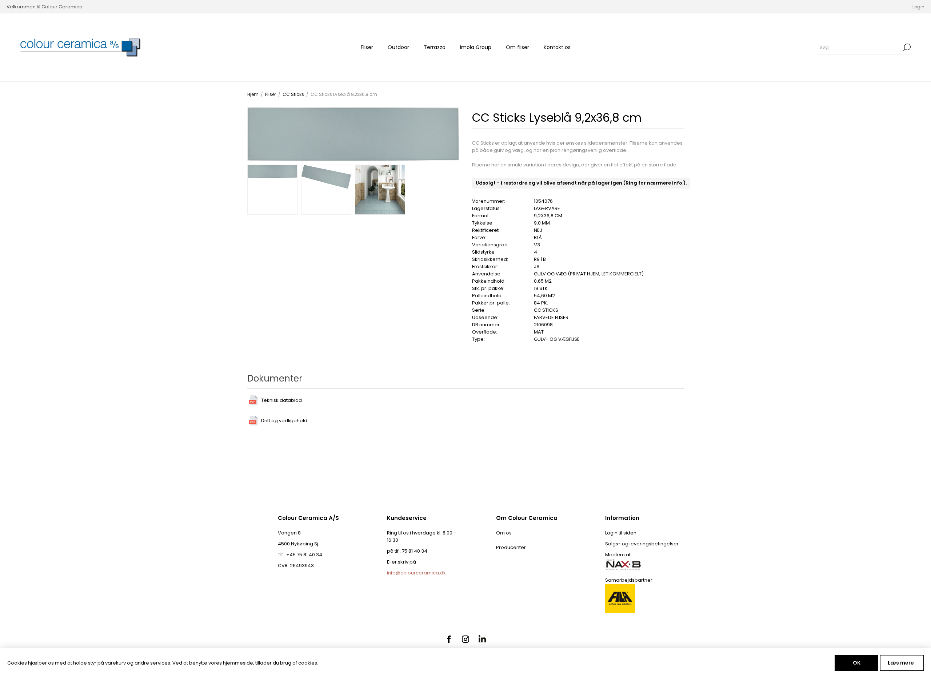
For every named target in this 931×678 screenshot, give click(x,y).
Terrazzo (434, 47)
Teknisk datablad (281, 400)
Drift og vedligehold (284, 420)
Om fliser (517, 47)
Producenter (511, 547)
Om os (504, 532)
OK (856, 662)
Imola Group (475, 47)
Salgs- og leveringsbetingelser (642, 543)
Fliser (367, 47)
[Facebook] (448, 639)
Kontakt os (557, 47)
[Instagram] (465, 639)
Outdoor (398, 47)
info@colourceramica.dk (416, 572)
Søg (907, 47)
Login (918, 7)
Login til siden (620, 532)
